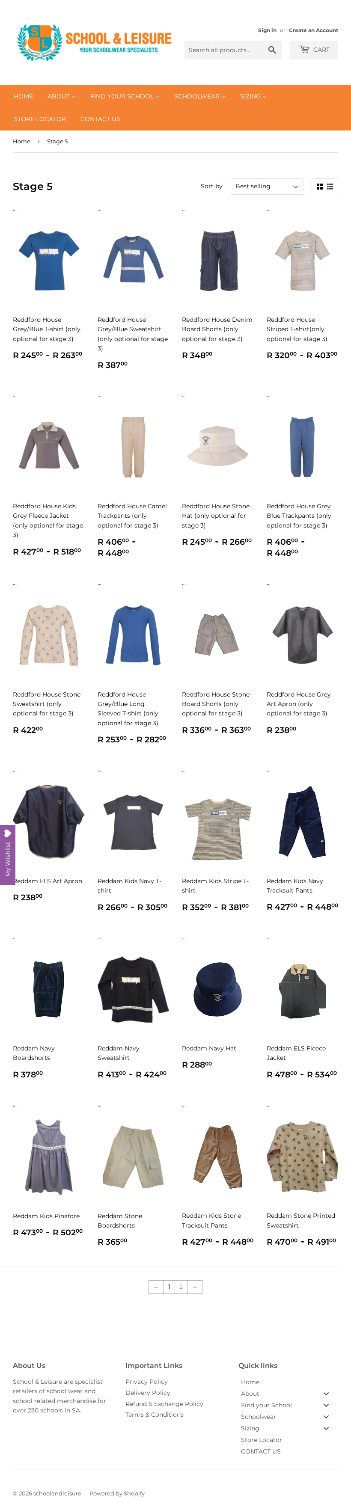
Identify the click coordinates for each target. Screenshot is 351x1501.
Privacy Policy (146, 1381)
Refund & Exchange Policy (164, 1404)
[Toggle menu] (326, 1393)
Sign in (267, 30)
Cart (321, 49)
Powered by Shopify (117, 1493)
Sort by (212, 186)
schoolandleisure (57, 1493)
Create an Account (313, 30)
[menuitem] (23, 96)
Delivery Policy (147, 1393)
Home (21, 141)
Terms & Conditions (154, 1414)
